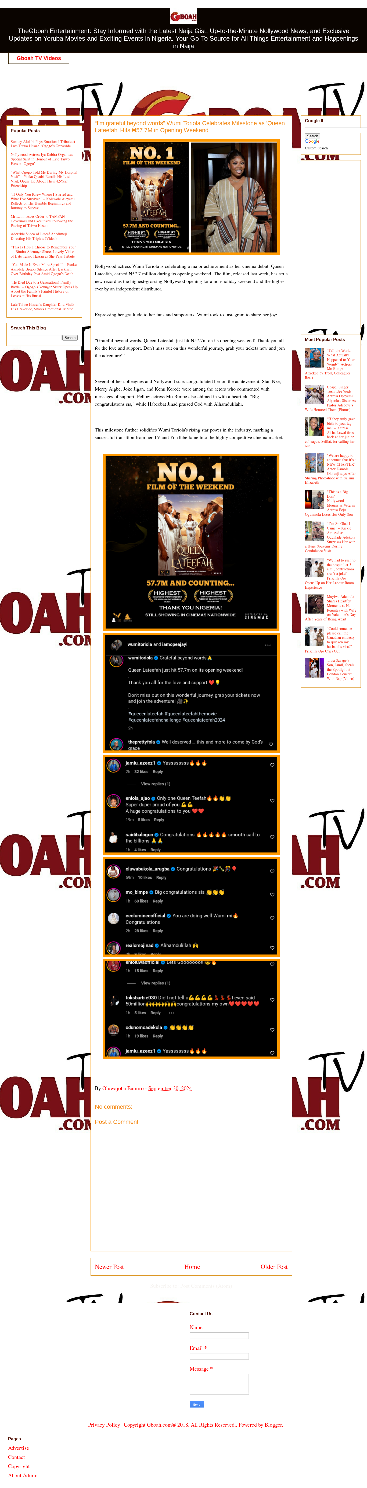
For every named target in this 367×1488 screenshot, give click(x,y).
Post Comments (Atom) (206, 1285)
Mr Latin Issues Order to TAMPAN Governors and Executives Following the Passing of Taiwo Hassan (42, 221)
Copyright (19, 1466)
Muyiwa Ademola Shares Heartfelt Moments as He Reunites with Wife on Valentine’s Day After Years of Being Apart (331, 608)
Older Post (274, 1266)
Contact (16, 1457)
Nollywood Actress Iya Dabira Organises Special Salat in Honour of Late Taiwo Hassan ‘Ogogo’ (42, 159)
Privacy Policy (104, 1424)
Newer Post (109, 1266)
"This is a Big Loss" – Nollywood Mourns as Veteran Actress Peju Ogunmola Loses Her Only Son (330, 503)
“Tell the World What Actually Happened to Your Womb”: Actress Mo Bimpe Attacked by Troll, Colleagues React (330, 364)
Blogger (273, 1424)
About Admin (23, 1475)
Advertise (18, 1447)
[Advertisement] (185, 84)
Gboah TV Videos (39, 58)
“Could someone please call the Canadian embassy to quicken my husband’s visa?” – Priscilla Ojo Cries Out (330, 640)
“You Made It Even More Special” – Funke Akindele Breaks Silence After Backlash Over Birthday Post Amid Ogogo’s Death (44, 269)
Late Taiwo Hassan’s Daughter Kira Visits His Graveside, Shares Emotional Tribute (42, 306)
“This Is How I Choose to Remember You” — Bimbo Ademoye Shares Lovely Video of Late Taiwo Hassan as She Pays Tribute (43, 251)
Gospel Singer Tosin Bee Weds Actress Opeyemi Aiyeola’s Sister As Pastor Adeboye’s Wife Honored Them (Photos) (330, 398)
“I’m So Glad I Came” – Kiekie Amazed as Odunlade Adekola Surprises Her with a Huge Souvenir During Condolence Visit (330, 537)
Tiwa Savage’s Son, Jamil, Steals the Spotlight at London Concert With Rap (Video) (340, 669)
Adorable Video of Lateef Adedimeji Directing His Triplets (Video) (39, 236)
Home (192, 1266)
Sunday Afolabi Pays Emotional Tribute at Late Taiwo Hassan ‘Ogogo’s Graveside (43, 144)
